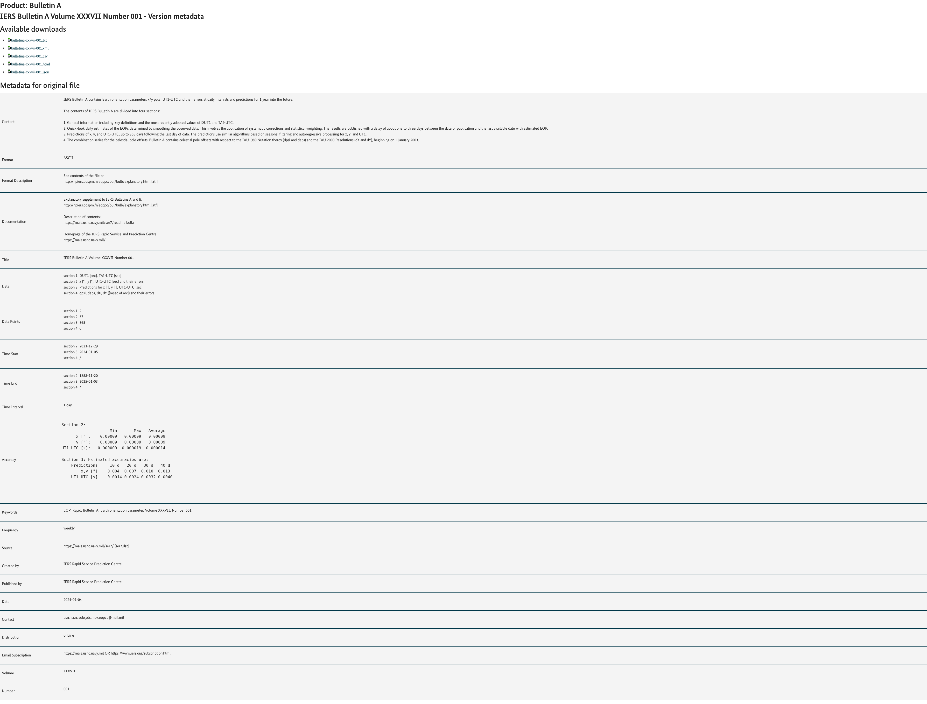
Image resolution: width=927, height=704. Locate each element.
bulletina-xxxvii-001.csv (29, 56)
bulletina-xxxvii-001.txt (29, 40)
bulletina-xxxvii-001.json (30, 72)
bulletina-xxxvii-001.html (30, 64)
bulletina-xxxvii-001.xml (30, 48)
